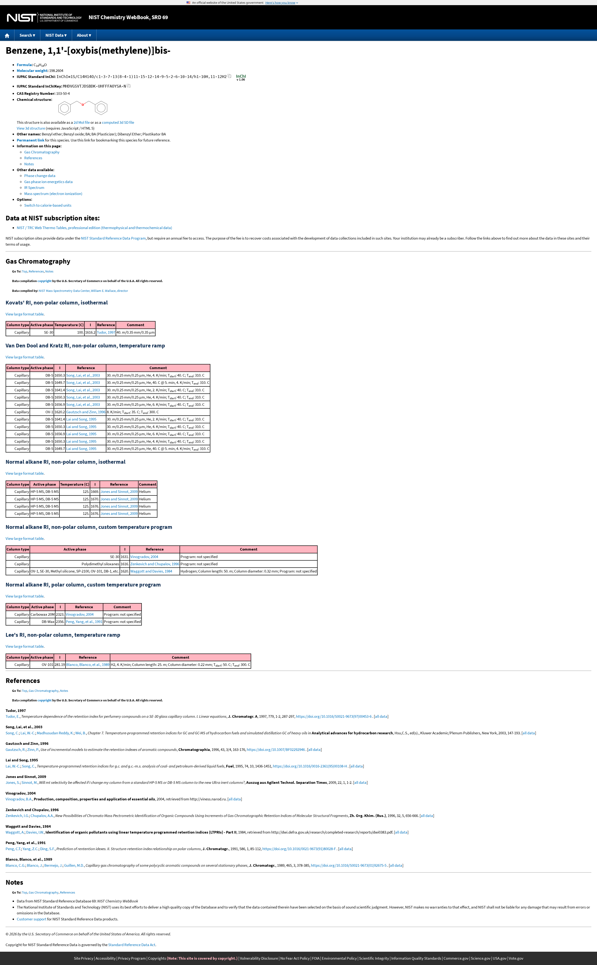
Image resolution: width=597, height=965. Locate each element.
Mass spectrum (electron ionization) (53, 193)
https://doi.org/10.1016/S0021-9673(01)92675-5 (348, 865)
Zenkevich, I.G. (17, 815)
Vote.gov (516, 958)
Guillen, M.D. (74, 865)
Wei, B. (80, 732)
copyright (45, 281)
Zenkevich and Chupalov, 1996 (154, 563)
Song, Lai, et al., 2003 (83, 375)
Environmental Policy (339, 958)
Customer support (31, 919)
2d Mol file (82, 122)
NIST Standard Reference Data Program (113, 238)
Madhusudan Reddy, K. (55, 732)
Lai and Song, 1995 (81, 419)
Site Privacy (83, 958)
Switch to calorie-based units (47, 205)
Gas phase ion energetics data (48, 181)
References (33, 157)
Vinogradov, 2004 (144, 556)
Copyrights (157, 958)
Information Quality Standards (416, 958)
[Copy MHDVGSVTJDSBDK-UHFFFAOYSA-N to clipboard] (129, 87)
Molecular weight (32, 70)
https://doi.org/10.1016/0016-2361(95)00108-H (310, 766)
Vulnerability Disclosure (259, 958)
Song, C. (12, 732)
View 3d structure (31, 128)
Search (26, 35)
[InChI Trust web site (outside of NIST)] (241, 80)
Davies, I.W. (35, 832)
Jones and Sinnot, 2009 (119, 491)
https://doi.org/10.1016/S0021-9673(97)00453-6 (333, 716)
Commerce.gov (456, 958)
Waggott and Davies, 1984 (151, 571)
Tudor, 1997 (106, 332)
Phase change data (40, 175)
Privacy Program (132, 958)
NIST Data (54, 35)
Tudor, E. (13, 716)
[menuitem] (7, 35)
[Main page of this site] (7, 35)
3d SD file (126, 122)
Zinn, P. (33, 749)
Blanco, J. (35, 865)
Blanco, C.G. (15, 865)
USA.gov (500, 958)
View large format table (25, 314)
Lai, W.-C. (28, 732)
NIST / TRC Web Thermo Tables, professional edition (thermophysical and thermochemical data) (94, 227)
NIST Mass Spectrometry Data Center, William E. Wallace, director (83, 291)
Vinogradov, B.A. (19, 799)
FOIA (315, 958)
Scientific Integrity (374, 958)
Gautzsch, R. (16, 749)
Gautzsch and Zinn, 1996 (85, 411)
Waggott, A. (15, 832)
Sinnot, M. (29, 782)
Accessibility (106, 958)
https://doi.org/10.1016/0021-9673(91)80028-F (299, 848)
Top (24, 271)
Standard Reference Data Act (131, 944)
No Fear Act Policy (295, 958)
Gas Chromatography (41, 152)
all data (381, 716)
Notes (29, 163)
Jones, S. (13, 782)
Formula (24, 64)
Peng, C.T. (13, 848)
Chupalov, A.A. (42, 815)
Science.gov (480, 958)
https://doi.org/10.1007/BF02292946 (276, 749)
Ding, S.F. (47, 848)
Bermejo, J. (53, 865)
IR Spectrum (34, 187)
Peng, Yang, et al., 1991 (84, 621)
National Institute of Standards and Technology (44, 17)
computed (110, 122)
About (82, 35)
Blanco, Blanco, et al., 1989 (87, 664)
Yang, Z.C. (30, 848)
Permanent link (30, 140)
